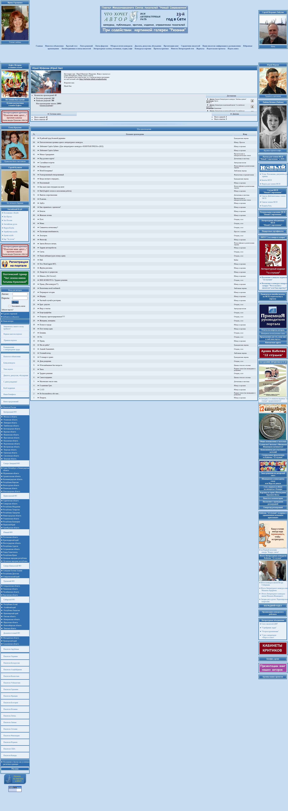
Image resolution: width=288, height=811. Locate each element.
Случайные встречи (47, 163)
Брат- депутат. (45, 304)
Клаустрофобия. (46, 313)
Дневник (235, 114)
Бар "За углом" (9, 239)
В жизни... (43, 199)
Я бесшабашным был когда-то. (51, 365)
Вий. (41, 260)
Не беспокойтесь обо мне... (50, 394)
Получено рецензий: (45, 98)
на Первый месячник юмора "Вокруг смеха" (270, 551)
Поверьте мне (45, 167)
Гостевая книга (55, 114)
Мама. (42, 223)
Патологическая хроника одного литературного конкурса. (61, 142)
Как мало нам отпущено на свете (52, 187)
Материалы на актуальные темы (273, 333)
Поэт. (42, 219)
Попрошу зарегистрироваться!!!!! (52, 317)
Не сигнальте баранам (15, 203)
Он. (41, 337)
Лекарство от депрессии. (49, 272)
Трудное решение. (46, 373)
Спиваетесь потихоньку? (49, 227)
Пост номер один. (46, 329)
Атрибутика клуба (10, 232)
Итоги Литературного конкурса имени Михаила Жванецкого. (273, 595)
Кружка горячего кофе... (273, 151)
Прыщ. (42, 341)
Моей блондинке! (46, 171)
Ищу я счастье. (45, 308)
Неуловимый (44, 183)
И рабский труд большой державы (52, 138)
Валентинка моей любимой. (50, 288)
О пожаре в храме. (47, 357)
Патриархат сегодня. (47, 292)
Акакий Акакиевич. (47, 349)
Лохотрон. (43, 236)
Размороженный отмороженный (52, 175)
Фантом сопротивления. (49, 195)
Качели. (42, 211)
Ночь (273, 46)
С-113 (42, 390)
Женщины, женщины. (48, 321)
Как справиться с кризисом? (50, 207)
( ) (46, 105)
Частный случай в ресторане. (50, 300)
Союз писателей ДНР (270, 624)
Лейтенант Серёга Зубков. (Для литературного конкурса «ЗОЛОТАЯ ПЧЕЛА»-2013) (71, 146)
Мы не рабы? (45, 345)
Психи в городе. (46, 325)
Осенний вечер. (45, 353)
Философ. (43, 240)
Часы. (42, 369)
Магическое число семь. (49, 381)
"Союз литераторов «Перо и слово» (269, 636)
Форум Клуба (9, 228)
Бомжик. (43, 333)
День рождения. (45, 361)
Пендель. (43, 398)
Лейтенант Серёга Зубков (49, 150)
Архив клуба (8, 235)
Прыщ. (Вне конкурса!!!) (49, 284)
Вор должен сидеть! (47, 158)
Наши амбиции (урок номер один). (53, 256)
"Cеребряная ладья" (269, 628)
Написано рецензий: (45, 101)
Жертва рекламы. (46, 268)
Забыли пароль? (7, 310)
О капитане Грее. (46, 385)
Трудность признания (273, 96)
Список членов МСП (270, 202)
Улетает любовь (15, 42)
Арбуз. (42, 203)
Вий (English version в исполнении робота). (56, 191)
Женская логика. (46, 215)
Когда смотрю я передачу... (50, 179)
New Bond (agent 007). (48, 264)
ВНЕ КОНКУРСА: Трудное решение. (54, 280)
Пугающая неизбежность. (49, 231)
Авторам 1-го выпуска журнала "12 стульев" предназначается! (274, 400)
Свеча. (42, 252)
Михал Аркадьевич (47, 154)
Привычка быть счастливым (15, 161)
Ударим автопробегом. (48, 248)
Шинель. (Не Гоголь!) (48, 276)
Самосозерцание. (46, 377)
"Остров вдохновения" (270, 631)
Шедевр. (43, 296)
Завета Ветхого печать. (48, 244)
